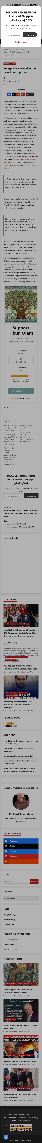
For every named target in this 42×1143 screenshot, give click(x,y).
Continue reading (21, 42)
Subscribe (29, 35)
